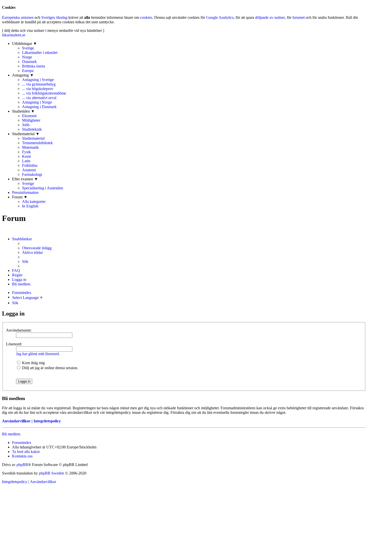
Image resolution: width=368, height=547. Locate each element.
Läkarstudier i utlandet (39, 52)
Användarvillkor (16, 421)
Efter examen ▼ (25, 179)
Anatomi (29, 170)
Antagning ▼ (23, 75)
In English (30, 206)
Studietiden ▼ (23, 111)
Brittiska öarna (33, 66)
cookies (146, 17)
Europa (28, 70)
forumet (298, 17)
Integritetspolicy (47, 421)
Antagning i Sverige (38, 79)
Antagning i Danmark (39, 107)
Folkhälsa (29, 165)
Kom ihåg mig (33, 363)
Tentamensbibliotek (37, 143)
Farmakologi (32, 174)
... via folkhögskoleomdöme (44, 93)
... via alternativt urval (39, 98)
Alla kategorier (34, 201)
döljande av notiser (270, 17)
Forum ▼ (20, 197)
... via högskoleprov (37, 89)
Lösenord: (14, 344)
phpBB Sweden (51, 473)
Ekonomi (29, 116)
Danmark (29, 61)
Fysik (26, 152)
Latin (26, 161)
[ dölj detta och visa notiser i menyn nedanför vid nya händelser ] (53, 30)
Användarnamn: (19, 330)
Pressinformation (25, 192)
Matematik (30, 147)
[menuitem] (37, 248)
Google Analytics (220, 17)
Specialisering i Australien (42, 188)
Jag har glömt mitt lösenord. (38, 354)
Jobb (26, 125)
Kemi (26, 156)
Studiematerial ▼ (26, 134)
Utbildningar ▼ (24, 43)
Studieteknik (32, 129)
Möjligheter (31, 120)
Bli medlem (11, 434)
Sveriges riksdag (54, 17)
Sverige (28, 48)
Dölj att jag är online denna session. (49, 368)
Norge (27, 57)
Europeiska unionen (18, 17)
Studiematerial (33, 138)
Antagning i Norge (37, 102)
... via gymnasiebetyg (39, 84)
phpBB (22, 464)
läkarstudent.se (13, 35)
